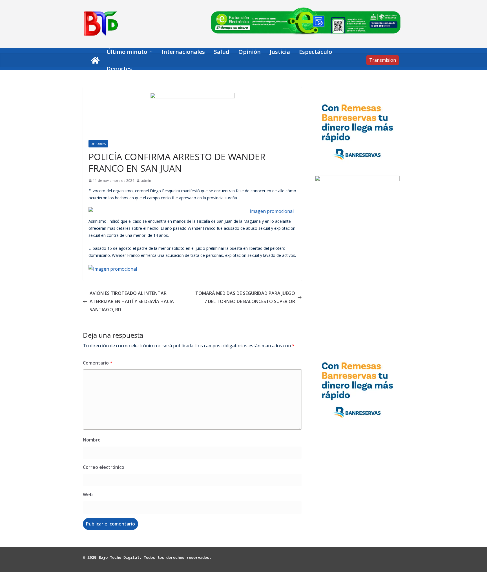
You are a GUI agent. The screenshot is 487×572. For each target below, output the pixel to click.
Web (88, 494)
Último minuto (127, 52)
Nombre (92, 440)
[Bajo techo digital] (95, 60)
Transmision (382, 60)
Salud (221, 52)
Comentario (97, 363)
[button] (150, 52)
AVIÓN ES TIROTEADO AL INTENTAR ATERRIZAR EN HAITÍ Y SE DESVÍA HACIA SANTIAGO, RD (132, 301)
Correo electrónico (103, 467)
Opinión (249, 52)
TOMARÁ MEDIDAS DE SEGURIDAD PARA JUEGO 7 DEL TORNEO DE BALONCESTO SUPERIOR (245, 297)
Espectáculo (315, 52)
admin (146, 180)
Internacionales (183, 52)
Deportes (119, 68)
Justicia (280, 52)
